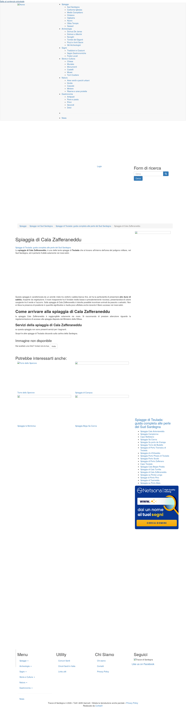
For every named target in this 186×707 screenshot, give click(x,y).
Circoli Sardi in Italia (66, 666)
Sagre (64, 47)
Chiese (70, 61)
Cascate (70, 85)
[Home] (21, 4)
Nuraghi (70, 36)
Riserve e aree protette (77, 91)
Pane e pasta (73, 99)
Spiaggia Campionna (149, 434)
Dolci (69, 107)
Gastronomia (67, 94)
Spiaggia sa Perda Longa (151, 474)
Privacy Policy (103, 671)
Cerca (138, 178)
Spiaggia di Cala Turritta (150, 469)
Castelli (70, 69)
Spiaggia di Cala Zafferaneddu (153, 472)
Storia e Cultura (68, 58)
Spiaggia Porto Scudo (149, 458)
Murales (70, 64)
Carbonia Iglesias (74, 9)
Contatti (100, 666)
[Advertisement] (93, 142)
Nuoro (69, 20)
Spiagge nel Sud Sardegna (41, 226)
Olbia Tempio (73, 23)
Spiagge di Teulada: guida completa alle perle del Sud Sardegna (83, 226)
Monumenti (72, 66)
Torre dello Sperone (26, 392)
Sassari (70, 26)
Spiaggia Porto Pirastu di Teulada (154, 455)
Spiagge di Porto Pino (149, 477)
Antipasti (70, 96)
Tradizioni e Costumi (76, 50)
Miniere (70, 88)
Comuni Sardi (64, 660)
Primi (69, 102)
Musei (69, 72)
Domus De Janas (74, 31)
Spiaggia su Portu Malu (150, 483)
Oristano (70, 15)
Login (99, 166)
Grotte (70, 83)
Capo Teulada (146, 464)
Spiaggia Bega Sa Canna (86, 425)
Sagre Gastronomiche (76, 53)
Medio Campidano (75, 12)
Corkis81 (99, 705)
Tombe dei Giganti (75, 39)
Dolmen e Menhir (74, 34)
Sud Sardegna (73, 7)
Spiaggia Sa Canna (148, 439)
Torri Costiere (73, 75)
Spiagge (65, 4)
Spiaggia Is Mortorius (26, 425)
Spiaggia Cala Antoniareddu (152, 431)
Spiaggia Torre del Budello (151, 445)
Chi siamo (101, 660)
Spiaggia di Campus (83, 392)
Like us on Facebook (143, 664)
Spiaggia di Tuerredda (149, 480)
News (64, 118)
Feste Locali (72, 56)
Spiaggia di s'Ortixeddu (150, 453)
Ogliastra (71, 17)
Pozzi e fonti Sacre (75, 42)
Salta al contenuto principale (12, 1)
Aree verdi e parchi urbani (78, 80)
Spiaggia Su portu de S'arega (153, 442)
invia (54, 346)
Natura (65, 77)
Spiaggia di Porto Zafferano (152, 461)
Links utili (62, 671)
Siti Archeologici (74, 45)
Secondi (70, 104)
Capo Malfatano (147, 436)
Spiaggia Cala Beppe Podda (152, 466)
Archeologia (67, 28)
